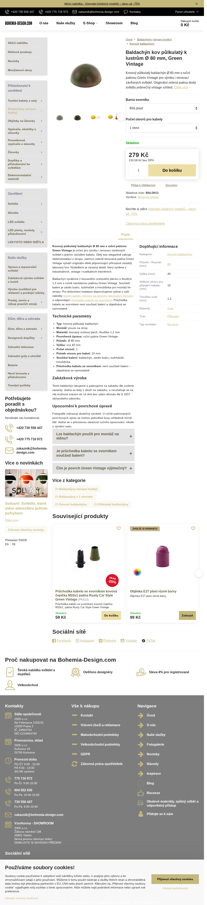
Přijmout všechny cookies (175, 879)
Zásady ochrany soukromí (21, 898)
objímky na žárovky (94, 295)
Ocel (170, 308)
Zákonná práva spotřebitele (145, 223)
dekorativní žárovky (120, 295)
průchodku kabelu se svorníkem (91, 300)
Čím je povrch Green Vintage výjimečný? (91, 468)
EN (7, 544)
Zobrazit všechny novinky (26, 529)
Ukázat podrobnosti (175, 888)
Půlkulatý (173, 316)
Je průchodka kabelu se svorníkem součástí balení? (86, 453)
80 (169, 264)
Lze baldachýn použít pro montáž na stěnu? (87, 436)
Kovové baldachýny (179, 254)
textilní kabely (71, 295)
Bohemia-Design (148, 197)
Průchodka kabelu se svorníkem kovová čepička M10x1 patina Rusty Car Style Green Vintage (86, 595)
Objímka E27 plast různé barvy (153, 591)
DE (14, 544)
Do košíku (172, 170)
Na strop (172, 324)
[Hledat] (163, 23)
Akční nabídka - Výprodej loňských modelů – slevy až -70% (102, 3)
